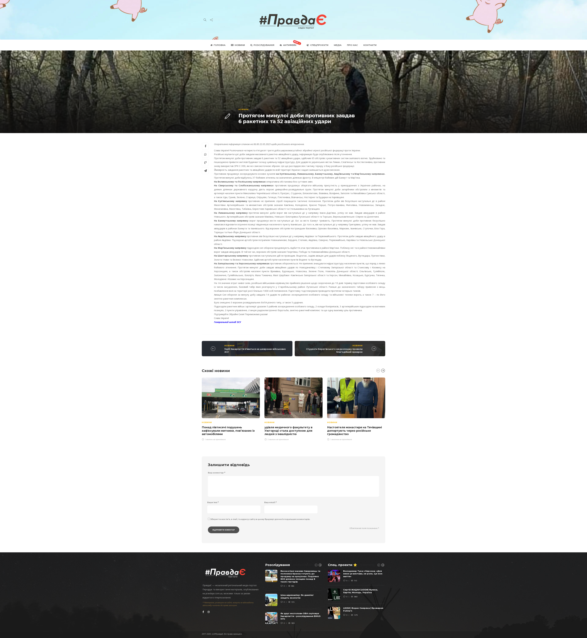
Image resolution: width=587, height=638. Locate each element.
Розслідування (264, 45)
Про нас (352, 45)
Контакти (370, 45)
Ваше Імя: (213, 502)
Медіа (337, 45)
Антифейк (289, 45)
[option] (230, 408)
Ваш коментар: (216, 473)
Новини (240, 45)
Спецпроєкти (319, 45)
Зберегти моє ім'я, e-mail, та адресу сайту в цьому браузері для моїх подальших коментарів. (260, 519)
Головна (219, 45)
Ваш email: (270, 502)
